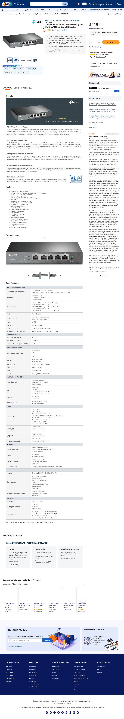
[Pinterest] (62, 712)
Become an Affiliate (79, 675)
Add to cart (111, 42)
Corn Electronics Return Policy (43, 562)
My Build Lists (32, 681)
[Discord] (74, 712)
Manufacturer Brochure (96, 122)
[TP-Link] (37, 22)
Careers (54, 672)
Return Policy (9, 675)
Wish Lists (31, 678)
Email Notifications (34, 684)
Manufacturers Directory (68, 558)
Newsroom (54, 675)
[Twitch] (70, 712)
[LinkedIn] (58, 712)
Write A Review (105, 276)
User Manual (92, 127)
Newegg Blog (55, 678)
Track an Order (10, 669)
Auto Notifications (33, 690)
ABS (98, 669)
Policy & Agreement (57, 703)
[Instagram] (54, 712)
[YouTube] (66, 712)
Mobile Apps (77, 690)
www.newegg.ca (92, 707)
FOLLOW (117, 91)
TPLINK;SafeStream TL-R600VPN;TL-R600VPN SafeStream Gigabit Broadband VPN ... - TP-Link (102, 104)
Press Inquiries (55, 669)
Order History (32, 669)
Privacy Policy (67, 703)
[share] (44, 28)
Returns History (33, 672)
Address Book (32, 675)
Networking (13, 14)
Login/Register (32, 666)
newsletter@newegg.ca (83, 701)
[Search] (65, 4)
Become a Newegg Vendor (81, 678)
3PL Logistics (77, 672)
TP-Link (47, 14)
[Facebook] (46, 712)
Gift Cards (77, 687)
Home (5, 14)
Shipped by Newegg (79, 669)
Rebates (76, 684)
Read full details (13, 562)
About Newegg (55, 666)
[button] (20, 4)
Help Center (9, 666)
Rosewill (99, 672)
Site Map (76, 681)
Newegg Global (101, 666)
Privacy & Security (11, 678)
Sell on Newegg (78, 666)
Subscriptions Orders (34, 687)
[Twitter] (51, 712)
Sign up (47, 640)
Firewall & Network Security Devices (30, 14)
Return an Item (10, 672)
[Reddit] (44, 31)
